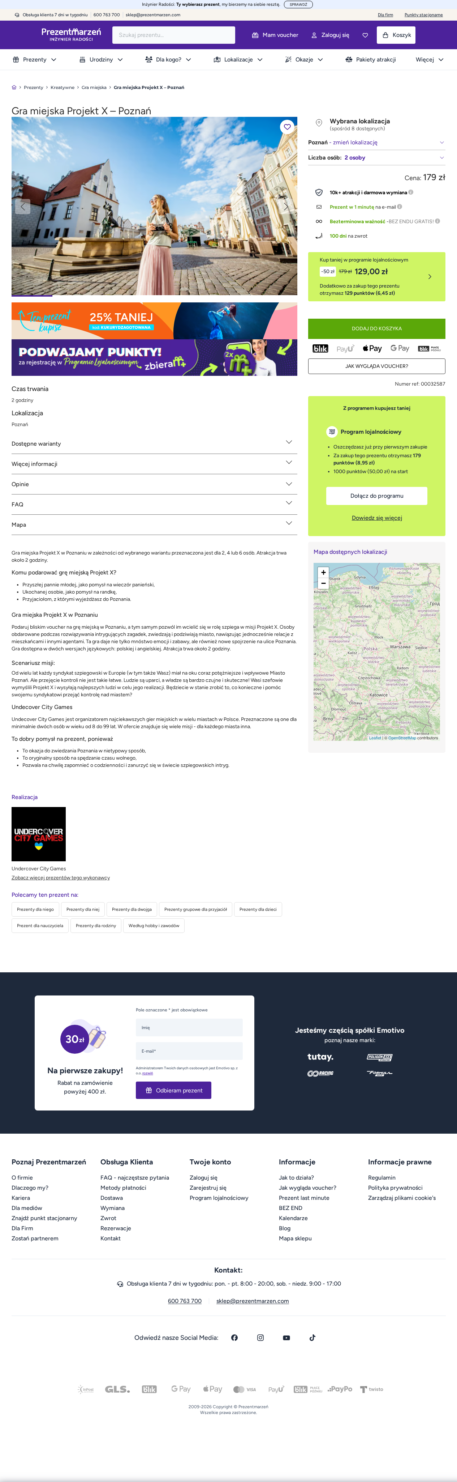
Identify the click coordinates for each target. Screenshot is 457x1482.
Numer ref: (407, 384)
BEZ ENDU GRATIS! (411, 221)
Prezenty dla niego (35, 909)
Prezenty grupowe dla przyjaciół (195, 909)
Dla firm (385, 14)
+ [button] (323, 572)
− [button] (323, 583)
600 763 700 (185, 1301)
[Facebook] (234, 1338)
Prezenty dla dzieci (258, 909)
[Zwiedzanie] (154, 206)
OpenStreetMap (402, 737)
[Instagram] (260, 1338)
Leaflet (375, 737)
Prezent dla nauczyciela (40, 925)
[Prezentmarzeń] (71, 35)
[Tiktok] (312, 1338)
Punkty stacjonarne (424, 14)
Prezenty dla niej (82, 909)
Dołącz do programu (377, 495)
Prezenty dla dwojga (132, 909)
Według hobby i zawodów (154, 925)
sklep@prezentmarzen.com (153, 14)
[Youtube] (286, 1338)
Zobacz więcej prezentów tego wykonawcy (61, 878)
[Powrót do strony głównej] (14, 87)
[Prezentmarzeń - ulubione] (365, 35)
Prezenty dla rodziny (96, 925)
